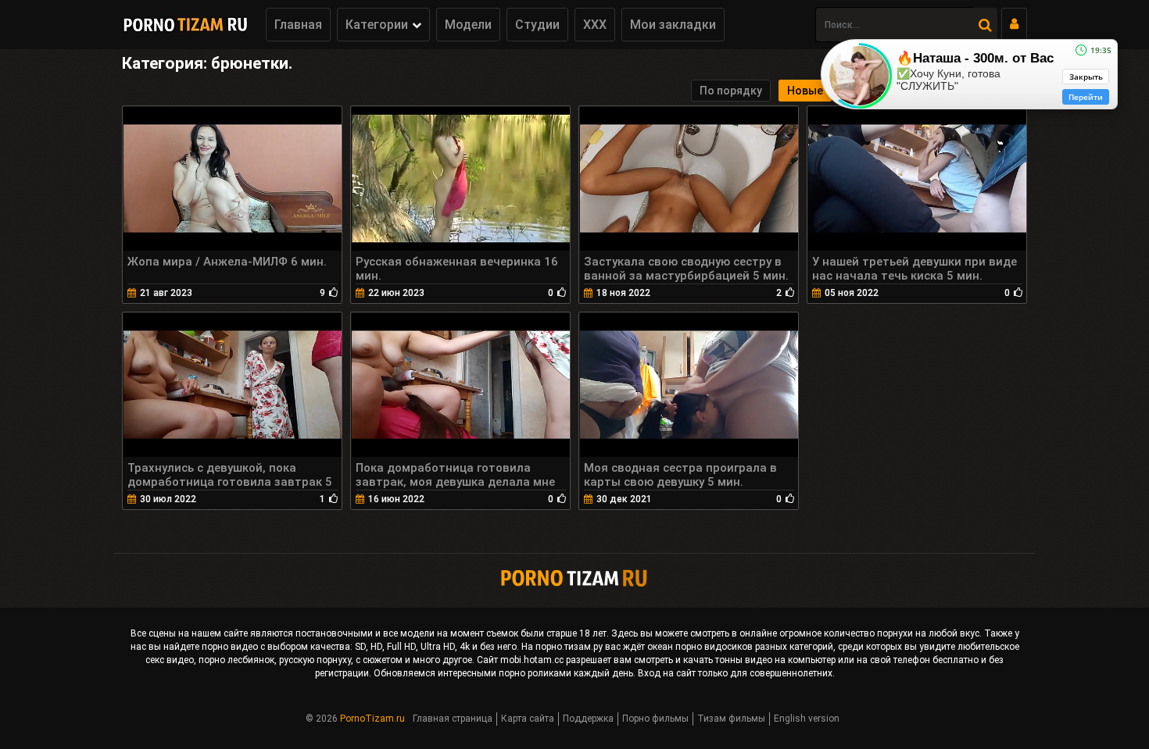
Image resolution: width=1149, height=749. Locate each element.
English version (806, 718)
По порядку (731, 90)
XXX (595, 24)
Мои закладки (673, 24)
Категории (376, 24)
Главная (298, 24)
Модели (468, 24)
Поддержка (588, 718)
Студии (537, 24)
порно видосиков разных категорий (754, 646)
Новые (805, 90)
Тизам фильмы (731, 718)
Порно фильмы (655, 718)
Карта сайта (527, 718)
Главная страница (452, 718)
